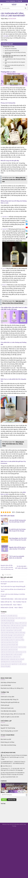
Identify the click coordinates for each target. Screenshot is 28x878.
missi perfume (10, 630)
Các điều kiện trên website (8, 711)
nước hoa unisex (18, 654)
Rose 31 (4, 284)
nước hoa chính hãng (20, 632)
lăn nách (3, 630)
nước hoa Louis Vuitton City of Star (9, 642)
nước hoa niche (22, 647)
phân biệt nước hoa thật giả (17, 659)
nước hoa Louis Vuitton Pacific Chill (9, 644)
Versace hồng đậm (5, 666)
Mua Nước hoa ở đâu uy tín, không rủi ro (12, 688)
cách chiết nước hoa (20, 618)
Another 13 (5, 216)
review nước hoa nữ (5, 664)
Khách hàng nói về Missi (7, 742)
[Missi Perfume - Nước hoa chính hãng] (14, 4)
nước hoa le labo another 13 (7, 639)
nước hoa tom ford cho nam (7, 652)
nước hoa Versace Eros (6, 656)
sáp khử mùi (14, 664)
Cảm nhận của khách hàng (8, 745)
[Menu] (2, 4)
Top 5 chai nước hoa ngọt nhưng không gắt (13, 586)
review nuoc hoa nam (16, 661)
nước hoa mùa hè (5, 647)
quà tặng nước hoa (5, 661)
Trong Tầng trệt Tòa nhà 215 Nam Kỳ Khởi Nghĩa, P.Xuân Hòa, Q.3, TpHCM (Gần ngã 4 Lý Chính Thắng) (14, 757)
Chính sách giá (5, 705)
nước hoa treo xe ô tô (21, 652)
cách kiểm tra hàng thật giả (7, 620)
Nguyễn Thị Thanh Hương (8, 728)
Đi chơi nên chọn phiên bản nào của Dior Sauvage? (12, 582)
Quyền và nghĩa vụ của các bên (10, 716)
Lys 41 (4, 268)
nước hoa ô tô (16, 656)
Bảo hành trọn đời (6, 739)
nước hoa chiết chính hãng (7, 632)
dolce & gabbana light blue (7, 623)
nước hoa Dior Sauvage (6, 635)
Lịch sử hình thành (6, 685)
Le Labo (5, 36)
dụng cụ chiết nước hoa (20, 623)
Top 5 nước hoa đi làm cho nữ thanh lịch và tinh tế (13, 590)
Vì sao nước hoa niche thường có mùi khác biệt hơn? (13, 595)
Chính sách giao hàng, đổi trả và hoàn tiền (13, 714)
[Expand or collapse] (26, 43)
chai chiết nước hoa (12, 615)
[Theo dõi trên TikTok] (19, 1)
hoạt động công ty (5, 625)
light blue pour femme (18, 627)
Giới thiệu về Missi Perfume (8, 682)
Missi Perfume (5, 725)
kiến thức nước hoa (15, 625)
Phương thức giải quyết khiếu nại (10, 702)
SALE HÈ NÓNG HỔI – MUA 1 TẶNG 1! (11, 604)
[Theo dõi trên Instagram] (18, 1)
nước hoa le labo (19, 637)
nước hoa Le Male (20, 639)
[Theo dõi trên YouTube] (21, 1)
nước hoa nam (13, 647)
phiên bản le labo (5, 659)
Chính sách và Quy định (7, 696)
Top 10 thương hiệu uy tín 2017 (9, 731)
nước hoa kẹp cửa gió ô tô (7, 637)
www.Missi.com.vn (7, 766)
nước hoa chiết (17, 630)
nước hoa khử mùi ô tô (19, 635)
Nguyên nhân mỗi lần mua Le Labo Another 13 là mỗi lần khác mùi (7, 567)
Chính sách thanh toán (7, 708)
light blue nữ (9, 627)
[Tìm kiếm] (25, 8)
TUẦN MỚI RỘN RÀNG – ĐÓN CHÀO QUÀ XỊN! (14, 599)
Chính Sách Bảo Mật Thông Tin (9, 699)
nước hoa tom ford (12, 649)
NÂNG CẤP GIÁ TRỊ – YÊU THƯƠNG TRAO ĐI (13, 602)
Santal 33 (5, 229)
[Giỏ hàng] (26, 4)
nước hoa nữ (4, 649)
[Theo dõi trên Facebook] (16, 1)
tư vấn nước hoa (22, 664)
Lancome (24, 625)
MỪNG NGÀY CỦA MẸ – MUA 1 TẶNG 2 (12, 607)
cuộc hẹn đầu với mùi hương (7, 618)
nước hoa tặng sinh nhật (7, 654)
